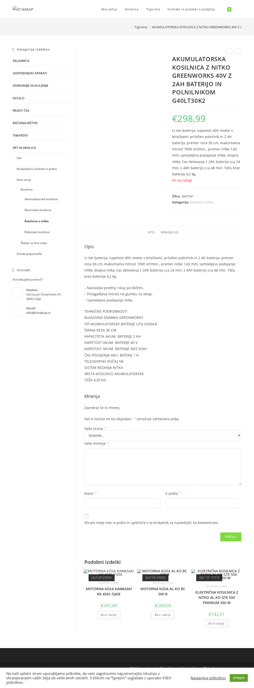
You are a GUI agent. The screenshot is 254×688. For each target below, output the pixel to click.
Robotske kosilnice (37, 232)
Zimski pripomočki (29, 254)
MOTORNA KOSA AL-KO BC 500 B (162, 591)
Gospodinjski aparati (30, 73)
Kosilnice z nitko (202, 202)
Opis (151, 232)
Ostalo (18, 98)
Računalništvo (25, 123)
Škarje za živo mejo (34, 243)
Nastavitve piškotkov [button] (208, 678)
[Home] (128, 27)
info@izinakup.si (38, 312)
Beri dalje (109, 615)
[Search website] (240, 9)
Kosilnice (27, 189)
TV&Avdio (20, 135)
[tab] (151, 232)
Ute (19, 158)
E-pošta (173, 493)
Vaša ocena (95, 428)
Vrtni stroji (24, 180)
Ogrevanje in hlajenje (30, 85)
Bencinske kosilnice (38, 210)
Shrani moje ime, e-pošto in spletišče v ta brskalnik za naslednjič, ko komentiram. (151, 522)
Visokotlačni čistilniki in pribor (37, 169)
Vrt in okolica (24, 148)
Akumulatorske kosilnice (41, 199)
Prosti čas (21, 111)
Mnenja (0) (169, 232)
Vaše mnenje (96, 443)
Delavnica (21, 61)
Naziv (90, 493)
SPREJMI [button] (239, 678)
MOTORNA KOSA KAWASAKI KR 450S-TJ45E (109, 591)
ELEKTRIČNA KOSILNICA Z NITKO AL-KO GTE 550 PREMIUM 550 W (216, 597)
